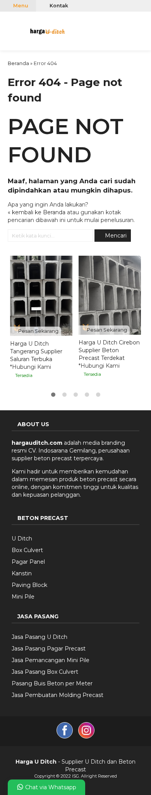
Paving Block (29, 585)
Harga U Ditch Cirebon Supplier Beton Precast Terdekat (109, 350)
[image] (47, 30)
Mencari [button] (115, 235)
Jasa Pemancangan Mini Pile (50, 660)
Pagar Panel (28, 561)
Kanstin (22, 573)
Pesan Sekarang (37, 331)
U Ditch (22, 538)
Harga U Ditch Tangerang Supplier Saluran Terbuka (36, 351)
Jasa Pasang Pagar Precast (49, 648)
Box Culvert (27, 550)
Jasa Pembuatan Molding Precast (57, 695)
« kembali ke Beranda (36, 212)
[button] (9, 30)
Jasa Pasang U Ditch (39, 636)
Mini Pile (23, 596)
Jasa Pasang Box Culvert (45, 671)
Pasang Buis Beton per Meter (52, 683)
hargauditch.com (37, 442)
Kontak (58, 6)
